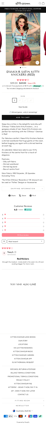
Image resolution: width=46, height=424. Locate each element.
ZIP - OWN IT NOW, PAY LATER (23, 391)
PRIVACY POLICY (23, 380)
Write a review (23, 235)
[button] (23, 80)
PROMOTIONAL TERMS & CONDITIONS (23, 376)
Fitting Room (22, 400)
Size (23, 96)
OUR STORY (23, 341)
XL (31, 100)
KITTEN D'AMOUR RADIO (23, 351)
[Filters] (4, 241)
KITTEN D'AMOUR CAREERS (23, 355)
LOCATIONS (23, 344)
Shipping (19, 88)
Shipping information (23, 188)
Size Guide (23, 107)
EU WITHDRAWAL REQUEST (23, 362)
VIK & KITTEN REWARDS (23, 348)
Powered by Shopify (23, 422)
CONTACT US (23, 394)
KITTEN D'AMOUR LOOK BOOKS (22, 337)
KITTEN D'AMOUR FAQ (23, 384)
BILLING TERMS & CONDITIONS (23, 373)
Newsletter (22, 405)
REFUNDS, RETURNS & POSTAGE (23, 369)
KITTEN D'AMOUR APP (23, 359)
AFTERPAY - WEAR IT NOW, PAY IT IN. (23, 387)
